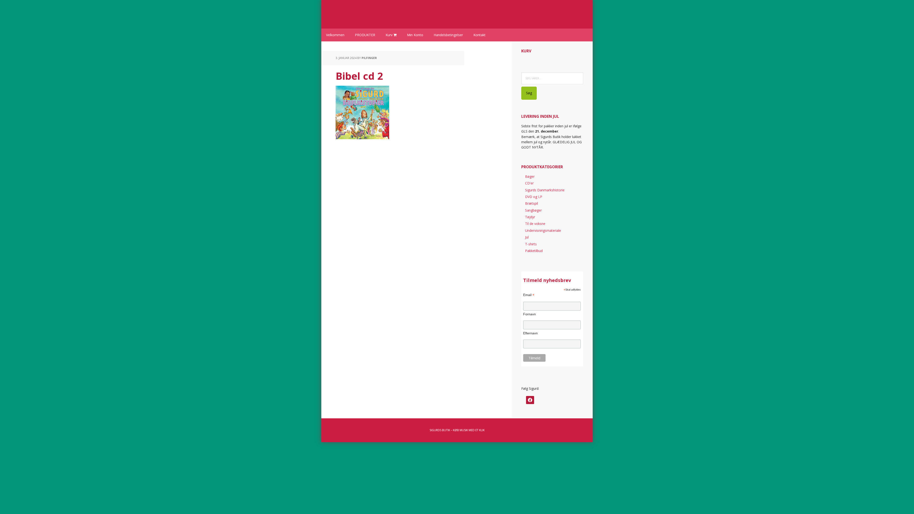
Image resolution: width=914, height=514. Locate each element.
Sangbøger (533, 210)
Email (528, 295)
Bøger (530, 176)
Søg (529, 93)
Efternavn (530, 333)
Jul (527, 237)
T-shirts (531, 244)
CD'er (529, 183)
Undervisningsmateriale (543, 230)
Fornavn (529, 314)
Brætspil (531, 203)
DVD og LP (533, 196)
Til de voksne (535, 223)
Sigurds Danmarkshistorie (545, 190)
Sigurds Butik (366, 12)
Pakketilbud (534, 250)
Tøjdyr (530, 217)
